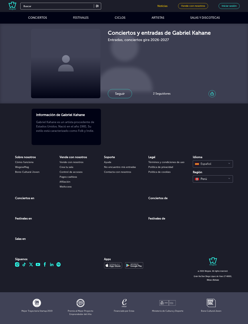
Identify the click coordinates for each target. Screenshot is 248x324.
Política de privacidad (160, 167)
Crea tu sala (66, 167)
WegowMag (22, 167)
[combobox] (213, 163)
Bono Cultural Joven (27, 172)
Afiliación (65, 181)
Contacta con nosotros (117, 172)
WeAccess (66, 186)
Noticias (162, 6)
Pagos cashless (68, 176)
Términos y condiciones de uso (166, 162)
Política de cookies (159, 172)
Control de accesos (71, 172)
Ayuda (107, 162)
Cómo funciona (24, 162)
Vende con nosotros (71, 162)
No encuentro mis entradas (120, 167)
